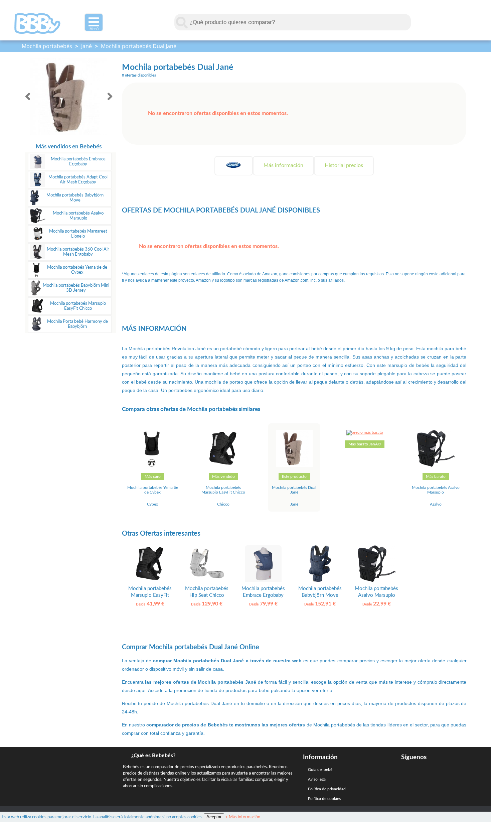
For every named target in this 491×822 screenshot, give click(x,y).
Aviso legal (317, 779)
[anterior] (28, 96)
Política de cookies (324, 799)
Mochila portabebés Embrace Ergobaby (78, 161)
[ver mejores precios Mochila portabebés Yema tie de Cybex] (152, 465)
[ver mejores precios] (364, 432)
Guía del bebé (320, 770)
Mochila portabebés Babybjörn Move (75, 197)
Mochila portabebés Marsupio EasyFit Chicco (78, 305)
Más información (283, 165)
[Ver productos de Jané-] (233, 165)
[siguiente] (110, 96)
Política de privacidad (327, 789)
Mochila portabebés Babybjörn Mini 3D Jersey (76, 287)
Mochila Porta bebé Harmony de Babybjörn (77, 323)
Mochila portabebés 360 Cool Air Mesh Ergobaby (78, 251)
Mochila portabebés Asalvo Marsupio (78, 215)
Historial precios (344, 165)
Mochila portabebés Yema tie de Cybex (77, 269)
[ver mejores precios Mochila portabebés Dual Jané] (294, 465)
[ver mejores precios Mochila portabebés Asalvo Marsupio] (436, 465)
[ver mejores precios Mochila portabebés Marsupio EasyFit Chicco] (223, 465)
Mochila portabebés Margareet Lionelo (78, 233)
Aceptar (213, 816)
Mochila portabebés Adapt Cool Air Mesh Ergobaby (78, 179)
